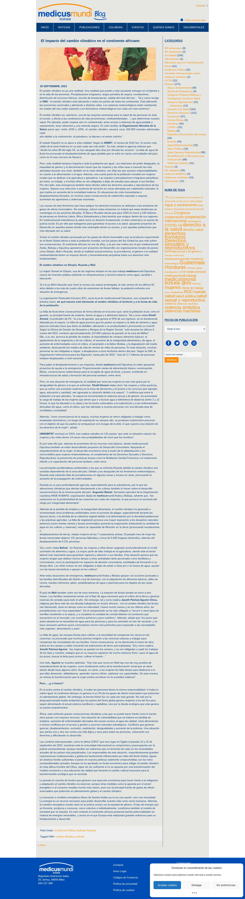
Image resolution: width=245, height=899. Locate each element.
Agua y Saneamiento (179, 87)
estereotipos (172, 263)
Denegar (197, 885)
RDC (188, 291)
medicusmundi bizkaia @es (180, 281)
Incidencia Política (65, 830)
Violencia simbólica (178, 163)
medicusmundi (196, 272)
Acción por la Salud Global (189, 201)
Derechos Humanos (178, 112)
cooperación (174, 217)
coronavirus (194, 221)
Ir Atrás (42, 845)
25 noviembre (193, 197)
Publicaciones (89, 27)
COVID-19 (173, 225)
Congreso (182, 213)
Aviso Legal (119, 871)
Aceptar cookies (167, 885)
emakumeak (178, 255)
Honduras (172, 123)
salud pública (185, 296)
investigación (171, 272)
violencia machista (187, 303)
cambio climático (65, 836)
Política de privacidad (125, 883)
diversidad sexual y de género (182, 251)
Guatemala (173, 116)
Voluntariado (172, 181)
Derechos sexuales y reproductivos (180, 244)
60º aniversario (173, 51)
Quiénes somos (163, 27)
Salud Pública (175, 148)
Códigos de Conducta (125, 877)
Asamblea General (184, 209)
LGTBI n (172, 127)
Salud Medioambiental (180, 145)
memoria (196, 283)
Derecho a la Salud (178, 109)
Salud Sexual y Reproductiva (183, 152)
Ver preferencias (225, 885)
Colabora (115, 27)
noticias (80, 836)
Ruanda (91, 830)
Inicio (45, 27)
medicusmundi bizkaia (180, 275)
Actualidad (170, 55)
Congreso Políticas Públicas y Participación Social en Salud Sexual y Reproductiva (184, 98)
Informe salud (194, 268)
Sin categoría (172, 170)
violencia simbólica (182, 307)
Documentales (193, 27)
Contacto (118, 864)
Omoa (167, 292)
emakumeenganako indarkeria (184, 258)
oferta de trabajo (192, 288)
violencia (170, 303)
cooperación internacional (185, 219)
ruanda (200, 291)
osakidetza (177, 292)
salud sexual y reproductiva (186, 298)
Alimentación (172, 58)
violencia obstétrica (175, 173)
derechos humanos (175, 235)
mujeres (173, 287)
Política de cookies (123, 890)
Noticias (64, 27)
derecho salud (193, 229)
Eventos (138, 27)
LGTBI (168, 80)
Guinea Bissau (175, 120)
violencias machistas (183, 311)
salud (170, 296)
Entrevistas (176, 105)
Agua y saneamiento (181, 205)
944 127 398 (45, 883)
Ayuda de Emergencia (179, 91)
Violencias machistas (176, 177)
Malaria (171, 130)
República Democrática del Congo (186, 134)
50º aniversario (173, 48)
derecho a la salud (185, 227)
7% (166, 197)
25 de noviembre (177, 197)
